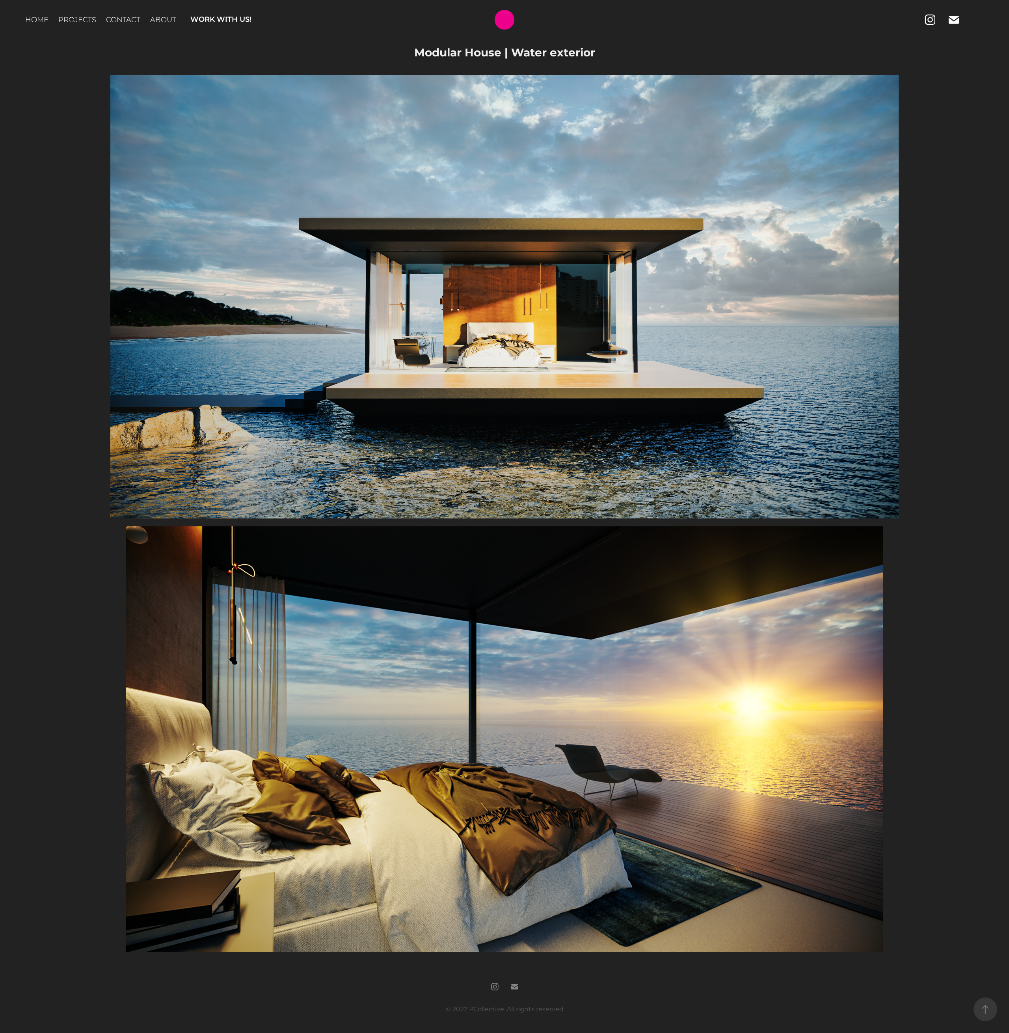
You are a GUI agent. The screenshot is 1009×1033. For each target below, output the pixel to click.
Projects (77, 20)
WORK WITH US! (220, 19)
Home (36, 20)
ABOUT (163, 20)
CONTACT (123, 20)
